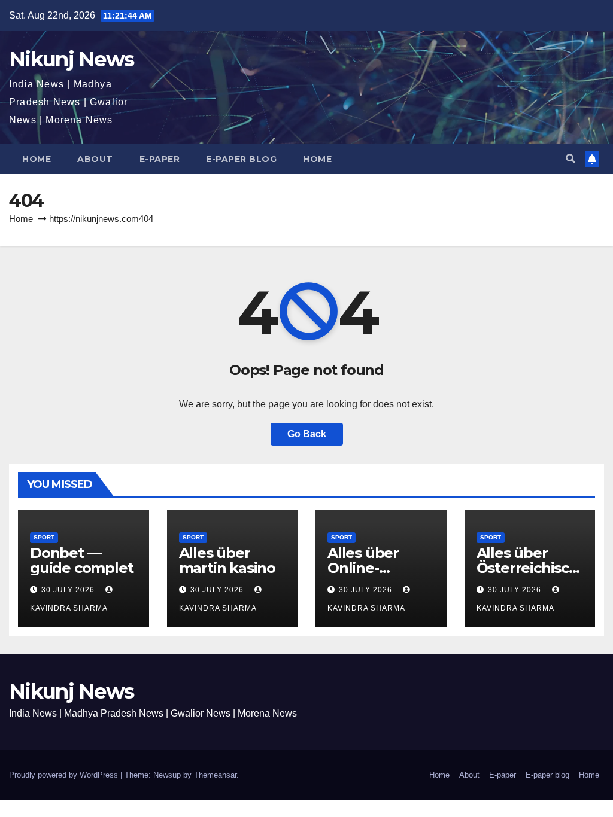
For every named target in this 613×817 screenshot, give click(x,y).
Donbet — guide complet (81, 560)
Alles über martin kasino (227, 560)
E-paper (159, 159)
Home (36, 159)
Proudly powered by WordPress (64, 774)
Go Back (306, 434)
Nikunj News (71, 59)
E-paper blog (241, 159)
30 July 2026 (69, 590)
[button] (570, 159)
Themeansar (215, 774)
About (95, 159)
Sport (44, 537)
